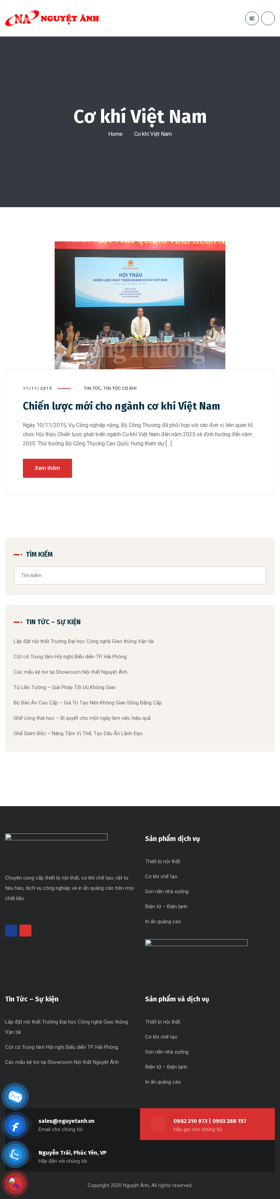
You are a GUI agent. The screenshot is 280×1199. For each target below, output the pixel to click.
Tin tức (92, 388)
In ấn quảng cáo (163, 921)
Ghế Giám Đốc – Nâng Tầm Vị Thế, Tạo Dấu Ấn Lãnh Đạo (78, 733)
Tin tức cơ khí (120, 388)
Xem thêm (47, 468)
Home (115, 134)
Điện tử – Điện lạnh (166, 906)
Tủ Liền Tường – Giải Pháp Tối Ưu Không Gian (65, 687)
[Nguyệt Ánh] (52, 18)
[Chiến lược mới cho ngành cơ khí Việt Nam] (140, 305)
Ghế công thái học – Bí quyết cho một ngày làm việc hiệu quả (82, 718)
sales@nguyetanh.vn (67, 1121)
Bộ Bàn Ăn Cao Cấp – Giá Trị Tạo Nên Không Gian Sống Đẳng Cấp (88, 703)
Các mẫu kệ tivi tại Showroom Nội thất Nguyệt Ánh (70, 672)
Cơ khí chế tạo (161, 876)
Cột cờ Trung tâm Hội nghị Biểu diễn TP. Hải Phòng (70, 657)
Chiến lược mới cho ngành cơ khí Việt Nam (121, 406)
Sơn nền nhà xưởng (166, 891)
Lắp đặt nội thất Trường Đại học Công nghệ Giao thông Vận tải (84, 641)
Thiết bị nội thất (162, 861)
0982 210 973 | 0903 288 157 (210, 1121)
